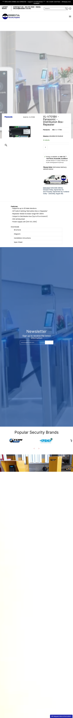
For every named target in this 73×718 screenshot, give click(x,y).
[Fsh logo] (46, 440)
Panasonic (46, 130)
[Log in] (70, 8)
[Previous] (34, 448)
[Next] (39, 448)
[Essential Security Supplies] (11, 16)
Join (49, 342)
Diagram (17, 234)
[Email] (16, 440)
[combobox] (54, 8)
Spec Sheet (18, 242)
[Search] (66, 8)
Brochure (17, 230)
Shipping (45, 136)
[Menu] (70, 16)
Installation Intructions (22, 238)
